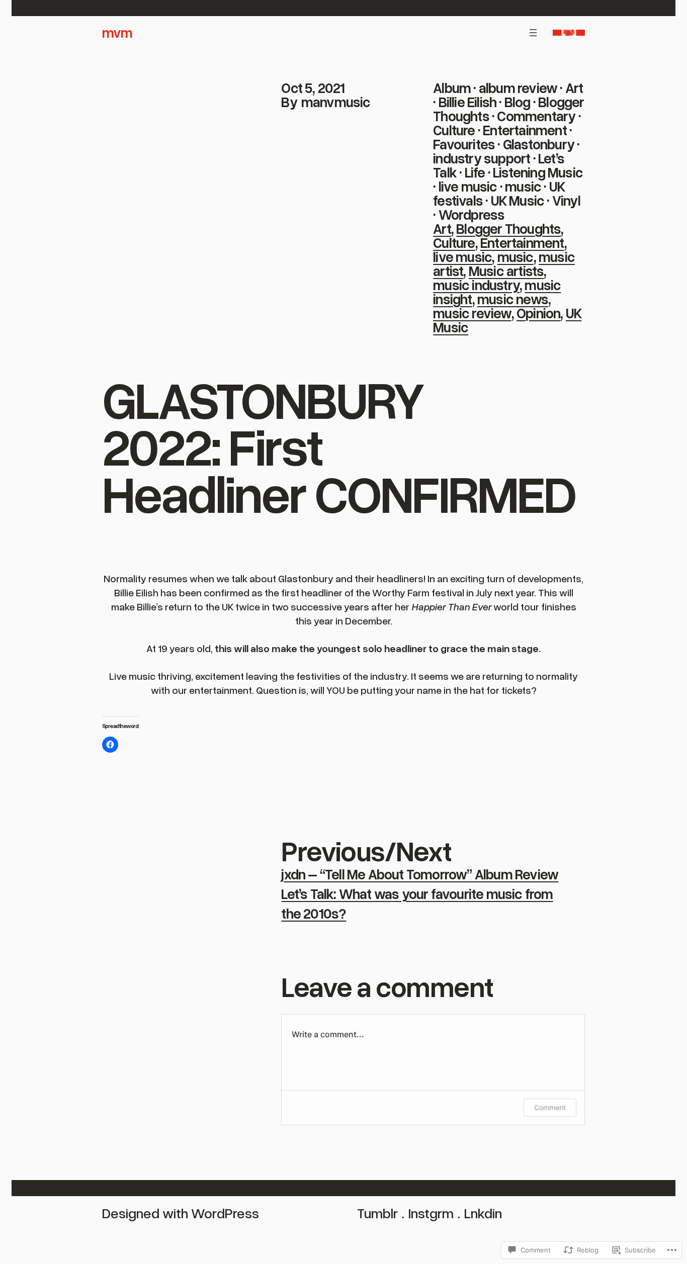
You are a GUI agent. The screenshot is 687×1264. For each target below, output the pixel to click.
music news (512, 298)
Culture (454, 129)
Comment (550, 1107)
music (523, 186)
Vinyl (566, 200)
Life (475, 171)
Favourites (464, 143)
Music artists (506, 270)
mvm (117, 32)
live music (468, 186)
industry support (481, 157)
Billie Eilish (468, 101)
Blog (517, 101)
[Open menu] (533, 33)
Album (452, 87)
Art (574, 87)
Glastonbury (538, 143)
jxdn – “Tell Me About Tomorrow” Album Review (419, 873)
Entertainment (525, 129)
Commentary (536, 115)
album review (518, 87)
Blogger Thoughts (508, 228)
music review (472, 312)
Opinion (538, 312)
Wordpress (472, 214)
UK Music (518, 200)
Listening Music (538, 171)
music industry (476, 284)
